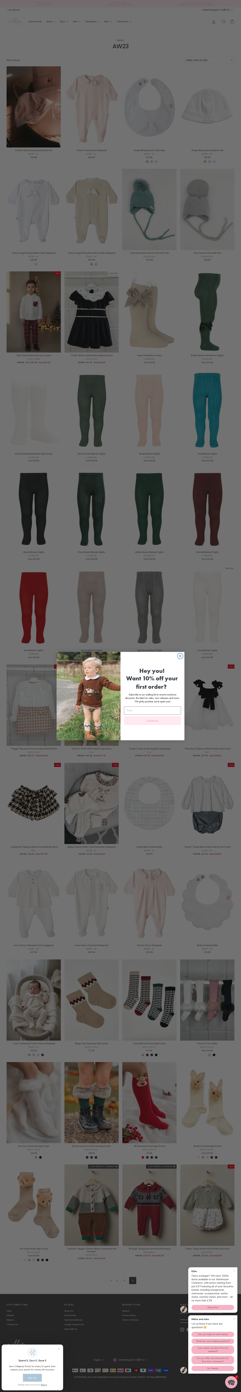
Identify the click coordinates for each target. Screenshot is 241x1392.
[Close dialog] (180, 656)
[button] (231, 1382)
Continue (152, 720)
